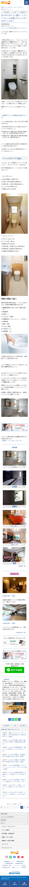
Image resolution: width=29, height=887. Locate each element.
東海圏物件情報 (19, 863)
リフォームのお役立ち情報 (9, 28)
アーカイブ (5, 844)
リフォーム (16, 865)
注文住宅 (23, 865)
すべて (20, 28)
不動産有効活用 (6, 867)
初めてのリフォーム (7, 26)
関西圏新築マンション (9, 861)
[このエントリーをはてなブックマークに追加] (19, 719)
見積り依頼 (24, 884)
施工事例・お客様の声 (8, 833)
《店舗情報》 (6, 679)
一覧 (14, 12)
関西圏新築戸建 (20, 861)
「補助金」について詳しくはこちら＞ (12, 440)
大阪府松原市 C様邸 (9, 623)
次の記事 (22, 12)
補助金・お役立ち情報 (8, 840)
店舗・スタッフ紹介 (7, 837)
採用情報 (24, 867)
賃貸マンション (15, 867)
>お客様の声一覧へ (21, 632)
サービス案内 (5, 830)
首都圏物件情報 (9, 863)
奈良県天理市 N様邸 (9, 596)
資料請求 (5, 884)
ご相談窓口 (14, 884)
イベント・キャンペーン (8, 826)
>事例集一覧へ (22, 566)
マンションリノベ (7, 847)
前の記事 (6, 12)
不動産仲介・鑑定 (7, 865)
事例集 (14, 447)
